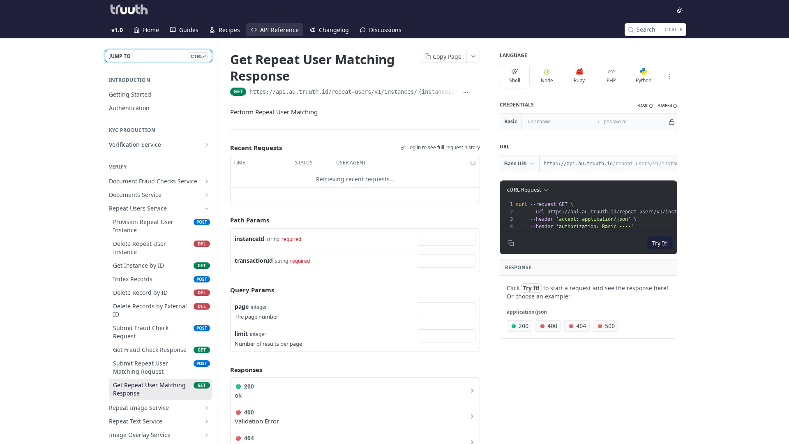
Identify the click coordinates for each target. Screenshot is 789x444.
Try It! (660, 243)
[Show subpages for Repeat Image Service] (206, 408)
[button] (645, 106)
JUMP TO (157, 56)
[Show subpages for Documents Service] (206, 195)
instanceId (249, 239)
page (242, 306)
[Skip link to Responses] (224, 369)
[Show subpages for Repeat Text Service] (206, 421)
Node (547, 80)
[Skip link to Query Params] (224, 289)
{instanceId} (438, 91)
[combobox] (446, 239)
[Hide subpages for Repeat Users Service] (206, 208)
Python (643, 80)
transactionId (254, 260)
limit (241, 334)
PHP (611, 80)
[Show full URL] (465, 92)
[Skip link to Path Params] (224, 220)
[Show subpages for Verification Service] (206, 144)
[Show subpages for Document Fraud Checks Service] (206, 181)
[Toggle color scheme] (679, 10)
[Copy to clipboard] (476, 92)
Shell (514, 80)
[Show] (672, 122)
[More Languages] (669, 76)
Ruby (579, 80)
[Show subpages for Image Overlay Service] (206, 435)
